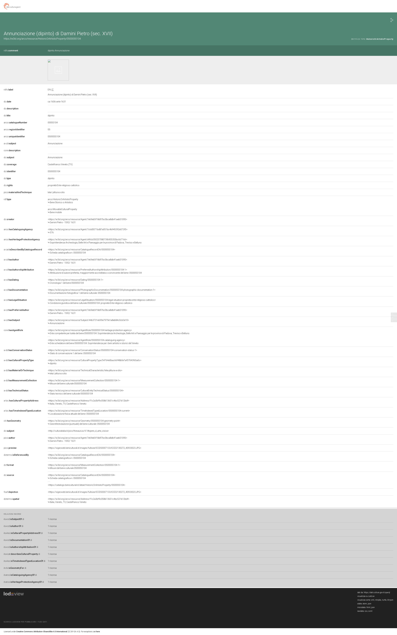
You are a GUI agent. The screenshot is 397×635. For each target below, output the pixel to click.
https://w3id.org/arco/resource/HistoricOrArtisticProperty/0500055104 (42, 38)
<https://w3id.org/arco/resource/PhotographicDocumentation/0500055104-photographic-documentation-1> (101, 291)
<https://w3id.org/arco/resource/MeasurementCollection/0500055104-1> (84, 382)
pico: (18, 192)
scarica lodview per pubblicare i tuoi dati (25, 622)
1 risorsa (52, 519)
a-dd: (18, 350)
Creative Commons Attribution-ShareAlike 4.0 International (41, 632)
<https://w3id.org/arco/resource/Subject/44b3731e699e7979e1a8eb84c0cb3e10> (88, 321)
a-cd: (10, 143)
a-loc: (21, 400)
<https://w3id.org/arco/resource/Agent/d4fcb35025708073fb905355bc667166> (95, 241)
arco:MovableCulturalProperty (62, 211)
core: (12, 150)
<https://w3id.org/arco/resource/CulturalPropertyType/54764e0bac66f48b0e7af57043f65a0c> (94, 362)
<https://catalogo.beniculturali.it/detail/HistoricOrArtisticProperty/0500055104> (86, 485)
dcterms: (16, 455)
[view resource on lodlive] (391, 20)
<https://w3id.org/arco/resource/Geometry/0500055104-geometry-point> (84, 422)
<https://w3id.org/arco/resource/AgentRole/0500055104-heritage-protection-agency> (118, 332)
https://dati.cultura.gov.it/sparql (377, 592)
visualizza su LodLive (365, 596)
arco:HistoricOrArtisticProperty (63, 201)
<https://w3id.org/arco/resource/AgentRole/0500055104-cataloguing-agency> (93, 341)
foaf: (11, 492)
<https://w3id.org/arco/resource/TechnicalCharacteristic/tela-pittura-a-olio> (85, 372)
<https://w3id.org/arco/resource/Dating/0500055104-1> (75, 281)
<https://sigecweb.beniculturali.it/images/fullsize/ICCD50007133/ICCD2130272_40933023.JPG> (94, 448)
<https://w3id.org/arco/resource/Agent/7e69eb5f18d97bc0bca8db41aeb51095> (87, 221)
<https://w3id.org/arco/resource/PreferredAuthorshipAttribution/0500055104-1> (95, 271)
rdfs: (11, 50)
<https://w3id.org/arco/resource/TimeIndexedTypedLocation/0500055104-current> (89, 412)
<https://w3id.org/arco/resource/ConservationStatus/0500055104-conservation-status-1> (92, 352)
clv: (12, 421)
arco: (15, 122)
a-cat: (23, 249)
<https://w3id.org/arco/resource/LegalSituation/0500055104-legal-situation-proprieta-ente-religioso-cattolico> (102, 301)
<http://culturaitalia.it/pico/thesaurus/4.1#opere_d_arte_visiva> (78, 431)
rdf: (7, 199)
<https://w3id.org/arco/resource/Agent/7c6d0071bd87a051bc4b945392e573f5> (87, 231)
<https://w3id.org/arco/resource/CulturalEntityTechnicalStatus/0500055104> (86, 392)
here (98, 632)
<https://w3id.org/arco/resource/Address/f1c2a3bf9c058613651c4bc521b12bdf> (88, 402)
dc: (7, 101)
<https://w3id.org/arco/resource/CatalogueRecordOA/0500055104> (81, 251)
